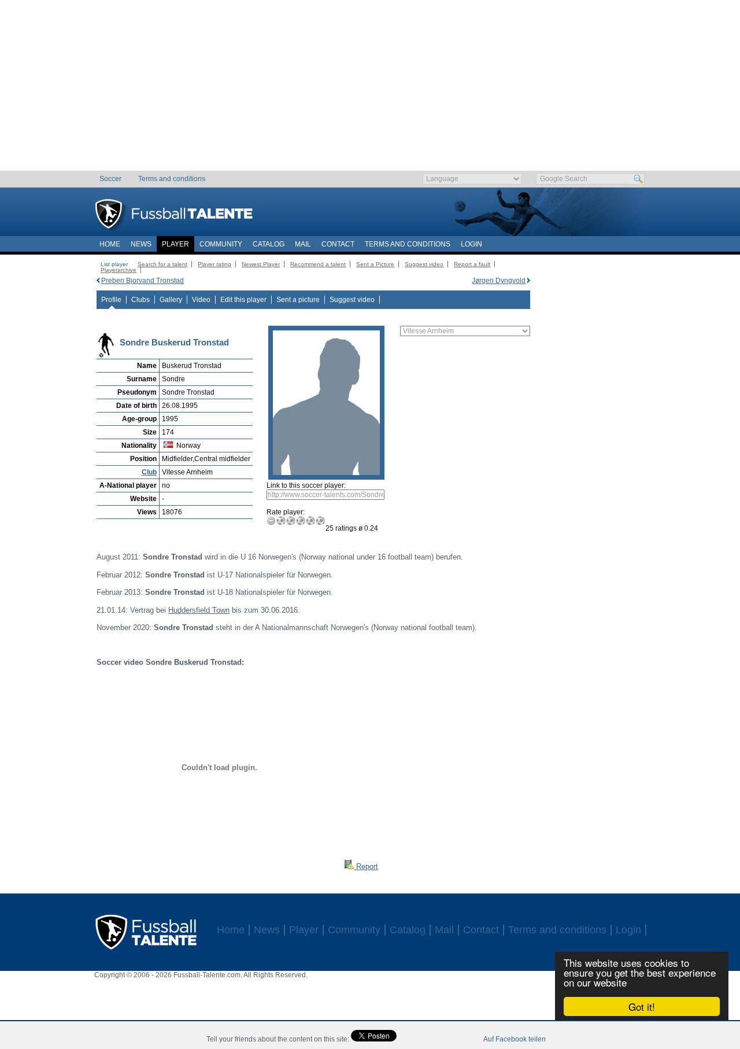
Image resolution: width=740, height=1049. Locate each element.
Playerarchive (118, 270)
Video (201, 300)
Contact (337, 244)
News (141, 244)
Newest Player (261, 264)
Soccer (110, 179)
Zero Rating (271, 520)
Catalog (268, 244)
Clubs (140, 300)
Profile (111, 300)
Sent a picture (298, 300)
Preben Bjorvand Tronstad (142, 281)
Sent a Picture (375, 264)
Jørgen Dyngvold (499, 281)
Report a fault (472, 264)
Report (366, 866)
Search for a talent (162, 264)
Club (149, 472)
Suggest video (424, 264)
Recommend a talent (318, 264)
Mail (303, 244)
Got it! (641, 1006)
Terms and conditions (171, 179)
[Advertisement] (370, 90)
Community (220, 244)
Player (175, 244)
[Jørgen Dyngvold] (528, 281)
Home (109, 244)
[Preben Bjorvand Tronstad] (98, 281)
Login (471, 244)
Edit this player (243, 300)
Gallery (171, 300)
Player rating (214, 264)
